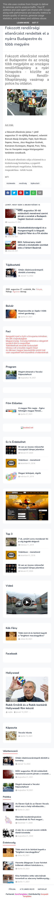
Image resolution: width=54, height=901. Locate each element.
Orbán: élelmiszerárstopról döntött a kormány (30, 271)
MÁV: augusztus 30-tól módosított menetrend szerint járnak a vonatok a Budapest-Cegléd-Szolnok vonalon (33, 215)
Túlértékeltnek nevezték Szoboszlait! (22, 345)
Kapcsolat (42, 889)
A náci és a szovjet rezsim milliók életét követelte (31, 831)
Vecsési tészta (25, 732)
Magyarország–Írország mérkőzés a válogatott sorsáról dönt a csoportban (27, 342)
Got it (35, 23)
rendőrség (23, 183)
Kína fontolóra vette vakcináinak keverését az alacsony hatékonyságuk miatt (33, 877)
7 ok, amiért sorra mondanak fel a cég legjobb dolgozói (33, 540)
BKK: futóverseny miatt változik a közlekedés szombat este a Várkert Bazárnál (33, 245)
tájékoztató (35, 183)
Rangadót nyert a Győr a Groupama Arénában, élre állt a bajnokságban (26, 337)
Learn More (23, 23)
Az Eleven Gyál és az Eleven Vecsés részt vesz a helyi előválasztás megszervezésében (32, 805)
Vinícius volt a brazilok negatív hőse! (22, 348)
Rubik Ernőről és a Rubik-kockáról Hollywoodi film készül (26, 706)
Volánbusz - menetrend (29, 460)
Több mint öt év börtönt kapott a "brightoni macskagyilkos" (32, 634)
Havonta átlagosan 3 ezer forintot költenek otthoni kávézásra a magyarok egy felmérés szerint (31, 864)
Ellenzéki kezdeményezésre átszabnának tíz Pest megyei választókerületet (28, 818)
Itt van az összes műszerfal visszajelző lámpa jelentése (31, 448)
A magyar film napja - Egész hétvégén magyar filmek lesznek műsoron (31, 409)
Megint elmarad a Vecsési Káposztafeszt (30, 373)
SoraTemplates (21, 894)
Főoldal (12, 889)
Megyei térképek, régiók (29, 473)
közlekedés (11, 183)
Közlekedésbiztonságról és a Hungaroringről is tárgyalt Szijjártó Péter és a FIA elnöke (33, 230)
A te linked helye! (27, 889)
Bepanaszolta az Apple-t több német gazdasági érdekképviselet (32, 312)
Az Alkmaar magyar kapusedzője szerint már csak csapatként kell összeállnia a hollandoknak (27, 351)
